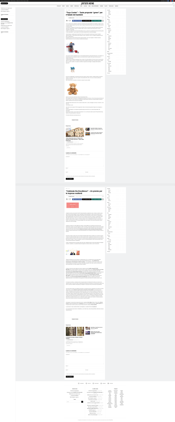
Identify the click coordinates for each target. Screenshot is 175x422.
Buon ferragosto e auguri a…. (5, 11)
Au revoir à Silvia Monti (92, 411)
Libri (108, 225)
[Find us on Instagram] (170, 1)
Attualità (108, 188)
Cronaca (109, 11)
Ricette (109, 54)
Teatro (109, 32)
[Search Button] (82, 402)
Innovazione (109, 244)
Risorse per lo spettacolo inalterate (92, 405)
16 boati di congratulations (5, 21)
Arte (108, 34)
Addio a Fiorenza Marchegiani (92, 414)
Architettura (109, 214)
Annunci (108, 251)
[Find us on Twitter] (169, 1)
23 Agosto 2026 (93, 329)
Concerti (109, 200)
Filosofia (109, 44)
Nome (67, 365)
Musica (108, 19)
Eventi (69, 188)
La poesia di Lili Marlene (5, 9)
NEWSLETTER (4, 3)
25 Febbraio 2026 (93, 134)
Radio (109, 64)
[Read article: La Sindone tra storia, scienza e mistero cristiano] (75, 331)
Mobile (109, 248)
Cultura (108, 41)
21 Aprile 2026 (92, 130)
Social (109, 68)
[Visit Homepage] (87, 3)
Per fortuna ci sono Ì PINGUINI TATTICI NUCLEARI (74, 392)
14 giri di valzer (92, 401)
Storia (109, 224)
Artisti (109, 199)
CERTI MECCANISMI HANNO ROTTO (92, 408)
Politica (109, 191)
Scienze (108, 56)
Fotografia (109, 38)
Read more (69, 147)
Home (66, 188)
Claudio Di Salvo (75, 119)
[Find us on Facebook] (168, 1)
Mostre (109, 218)
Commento (68, 156)
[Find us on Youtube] (173, 1)
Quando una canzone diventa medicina (94, 402)
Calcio (109, 17)
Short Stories (110, 48)
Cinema (109, 31)
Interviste (109, 25)
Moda (108, 51)
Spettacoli (108, 28)
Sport (108, 194)
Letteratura (109, 43)
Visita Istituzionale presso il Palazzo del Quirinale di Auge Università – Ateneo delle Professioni (75, 139)
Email (67, 369)
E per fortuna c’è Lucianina (93, 399)
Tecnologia (109, 63)
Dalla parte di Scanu (93, 413)
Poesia (109, 49)
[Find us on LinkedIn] (172, 1)
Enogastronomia (109, 53)
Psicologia (109, 61)
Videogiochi (109, 71)
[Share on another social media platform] (103, 21)
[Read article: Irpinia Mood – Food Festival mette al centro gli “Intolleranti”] (87, 328)
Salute (108, 238)
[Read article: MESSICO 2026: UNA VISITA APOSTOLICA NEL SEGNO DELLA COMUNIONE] (87, 333)
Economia (109, 14)
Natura (109, 236)
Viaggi (109, 26)
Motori (109, 67)
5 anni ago (77, 196)
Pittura (109, 37)
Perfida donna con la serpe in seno (6, 25)
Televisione (109, 208)
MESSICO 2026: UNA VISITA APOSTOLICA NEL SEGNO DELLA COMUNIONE (96, 332)
